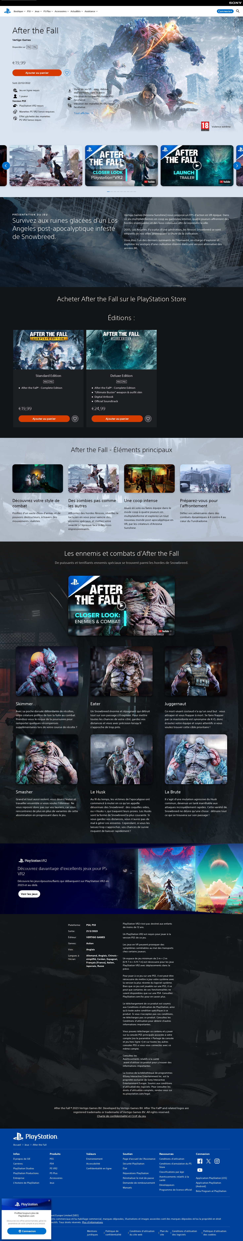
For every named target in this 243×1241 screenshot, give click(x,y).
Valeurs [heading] (91, 1154)
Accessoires (60, 11)
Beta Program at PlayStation (211, 1191)
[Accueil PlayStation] (7, 11)
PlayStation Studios (23, 1168)
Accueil (17, 1144)
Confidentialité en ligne (99, 1168)
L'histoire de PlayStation (26, 1182)
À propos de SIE (21, 1158)
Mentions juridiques (92, 1233)
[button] (121, 165)
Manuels (127, 1187)
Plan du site (164, 1233)
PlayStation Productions (26, 1173)
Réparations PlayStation (136, 1173)
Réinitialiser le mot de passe (138, 1178)
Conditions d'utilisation (171, 1158)
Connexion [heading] (203, 1154)
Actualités (76, 11)
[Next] (237, 166)
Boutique (18, 11)
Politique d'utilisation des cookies (214, 1233)
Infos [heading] (16, 1154)
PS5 (29, 11)
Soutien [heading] (128, 1154)
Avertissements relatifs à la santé (141, 1058)
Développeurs (166, 1184)
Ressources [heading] (166, 1154)
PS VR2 (53, 1168)
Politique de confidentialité (113, 1233)
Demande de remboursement (139, 1182)
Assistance (90, 11)
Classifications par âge (171, 1171)
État (125, 1168)
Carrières (18, 1163)
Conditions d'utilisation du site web (142, 1233)
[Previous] (6, 166)
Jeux (37, 11)
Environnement (94, 1158)
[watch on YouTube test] (149, 181)
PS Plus (47, 11)
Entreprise (18, 1178)
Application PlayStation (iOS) (211, 1178)
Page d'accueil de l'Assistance (139, 1158)
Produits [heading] (55, 1154)
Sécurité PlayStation (133, 1163)
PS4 (52, 1163)
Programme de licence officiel (175, 1189)
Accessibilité (93, 1163)
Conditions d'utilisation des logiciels (184, 1233)
